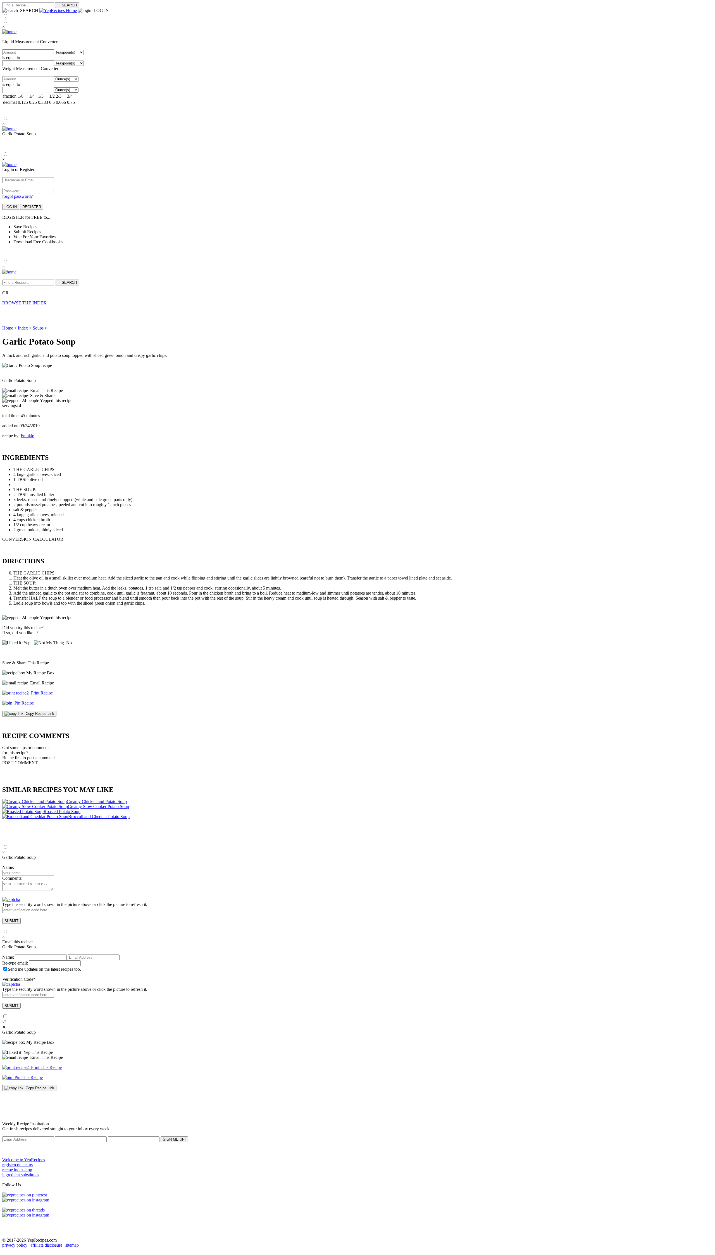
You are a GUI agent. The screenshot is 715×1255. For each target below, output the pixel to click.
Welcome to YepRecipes (23, 1159)
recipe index (13, 1169)
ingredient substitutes (20, 1174)
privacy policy (14, 1245)
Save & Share (41, 395)
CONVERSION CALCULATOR (32, 539)
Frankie (27, 435)
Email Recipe (41, 683)
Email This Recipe (45, 390)
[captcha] (11, 899)
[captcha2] (11, 984)
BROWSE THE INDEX (24, 302)
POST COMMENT (20, 762)
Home (7, 328)
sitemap (72, 1245)
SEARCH (28, 10)
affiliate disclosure (46, 1245)
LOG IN (100, 10)
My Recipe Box (40, 672)
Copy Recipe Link (38, 713)
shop (28, 1169)
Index (23, 328)
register (8, 1164)
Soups (38, 328)
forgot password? (17, 196)
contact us (24, 1164)
